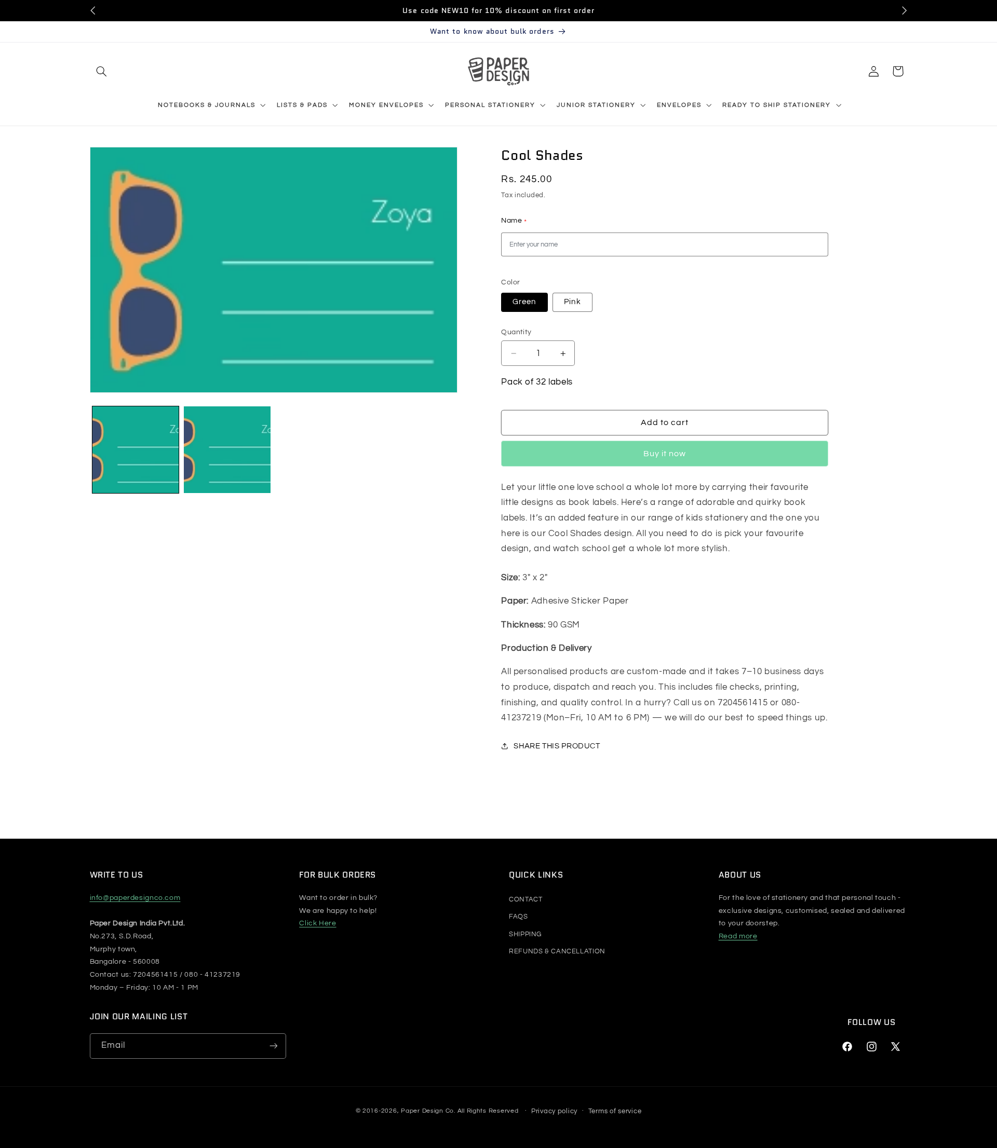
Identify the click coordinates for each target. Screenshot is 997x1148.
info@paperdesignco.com (135, 897)
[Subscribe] (273, 1046)
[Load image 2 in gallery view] (227, 449)
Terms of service (615, 1110)
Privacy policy (554, 1110)
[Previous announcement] (93, 10)
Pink (572, 302)
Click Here (317, 923)
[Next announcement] (904, 10)
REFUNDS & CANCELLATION (557, 951)
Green (524, 302)
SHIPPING (525, 934)
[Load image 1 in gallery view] (135, 449)
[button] (102, 71)
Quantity (516, 332)
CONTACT (525, 899)
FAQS (518, 916)
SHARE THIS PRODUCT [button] (557, 746)
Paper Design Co (427, 1111)
